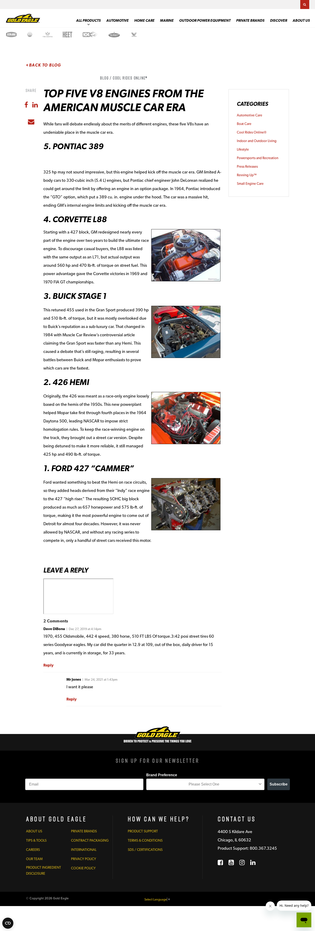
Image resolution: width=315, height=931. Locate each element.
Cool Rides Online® (252, 132)
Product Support (143, 831)
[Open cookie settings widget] (7, 923)
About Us (301, 20)
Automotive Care (249, 115)
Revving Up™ (247, 175)
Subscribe (279, 784)
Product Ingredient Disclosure (43, 870)
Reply (48, 665)
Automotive (117, 20)
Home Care (144, 20)
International (83, 850)
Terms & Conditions (145, 840)
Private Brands (250, 20)
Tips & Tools (36, 840)
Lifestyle (243, 149)
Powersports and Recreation (257, 158)
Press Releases (247, 166)
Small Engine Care (250, 184)
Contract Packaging (90, 840)
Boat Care (244, 124)
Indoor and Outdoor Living (256, 141)
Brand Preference (161, 775)
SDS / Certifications (145, 850)
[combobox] (204, 784)
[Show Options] (260, 784)
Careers (33, 850)
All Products (88, 20)
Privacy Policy (83, 859)
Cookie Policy (83, 868)
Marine (167, 20)
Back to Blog (44, 65)
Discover (278, 20)
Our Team (34, 859)
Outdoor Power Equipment (205, 20)
